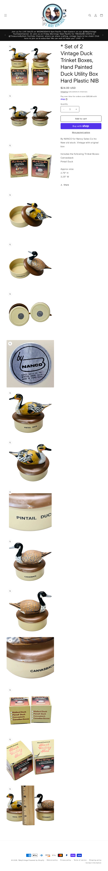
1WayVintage (23, 860)
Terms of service (80, 860)
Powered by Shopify (36, 860)
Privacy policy (65, 860)
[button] (5, 15)
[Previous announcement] (5, 35)
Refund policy (52, 860)
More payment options (81, 132)
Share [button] (66, 185)
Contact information (93, 863)
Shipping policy (95, 860)
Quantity (64, 104)
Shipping (64, 92)
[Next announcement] (103, 35)
